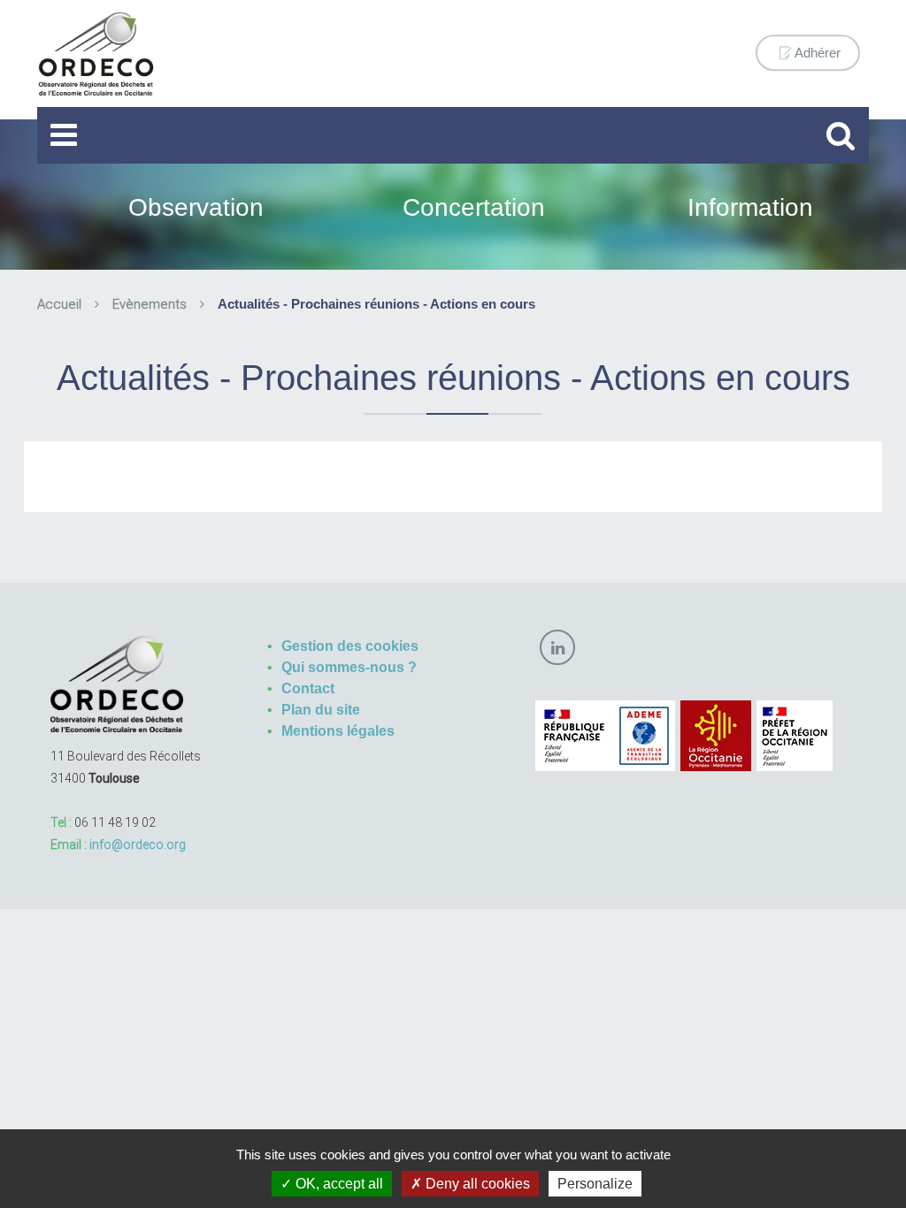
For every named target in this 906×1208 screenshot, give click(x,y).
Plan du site (320, 709)
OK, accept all (337, 1183)
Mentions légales (338, 730)
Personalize (595, 1183)
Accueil (59, 304)
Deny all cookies (476, 1183)
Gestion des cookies (349, 646)
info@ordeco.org (137, 844)
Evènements (149, 304)
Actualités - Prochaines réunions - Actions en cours (376, 303)
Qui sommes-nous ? (349, 667)
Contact (307, 688)
